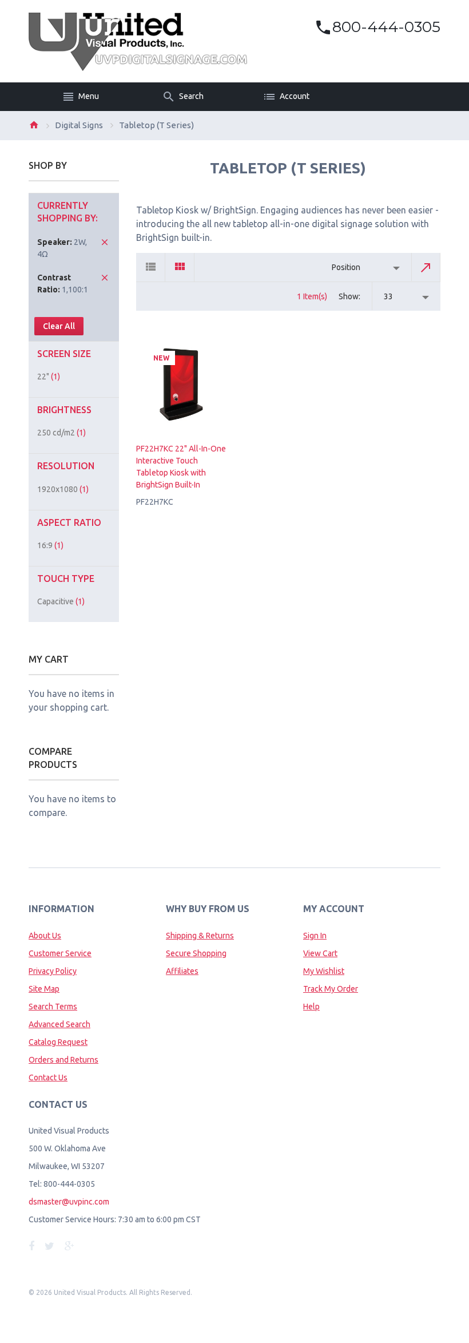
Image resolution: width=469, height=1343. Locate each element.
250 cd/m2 (61, 432)
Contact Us (48, 1077)
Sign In (315, 935)
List (150, 267)
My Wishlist (323, 971)
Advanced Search (59, 1024)
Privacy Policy (53, 971)
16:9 (50, 545)
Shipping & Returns (200, 935)
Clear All (59, 326)
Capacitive (61, 601)
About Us (45, 935)
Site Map (44, 988)
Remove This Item (104, 242)
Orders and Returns (63, 1059)
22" (48, 376)
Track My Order (330, 988)
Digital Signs (79, 125)
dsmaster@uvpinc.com (69, 1201)
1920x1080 (63, 489)
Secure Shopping (196, 953)
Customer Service (60, 953)
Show (349, 296)
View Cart (320, 953)
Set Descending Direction (426, 267)
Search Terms (53, 1006)
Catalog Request (58, 1042)
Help (311, 1006)
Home (34, 124)
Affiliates (182, 971)
